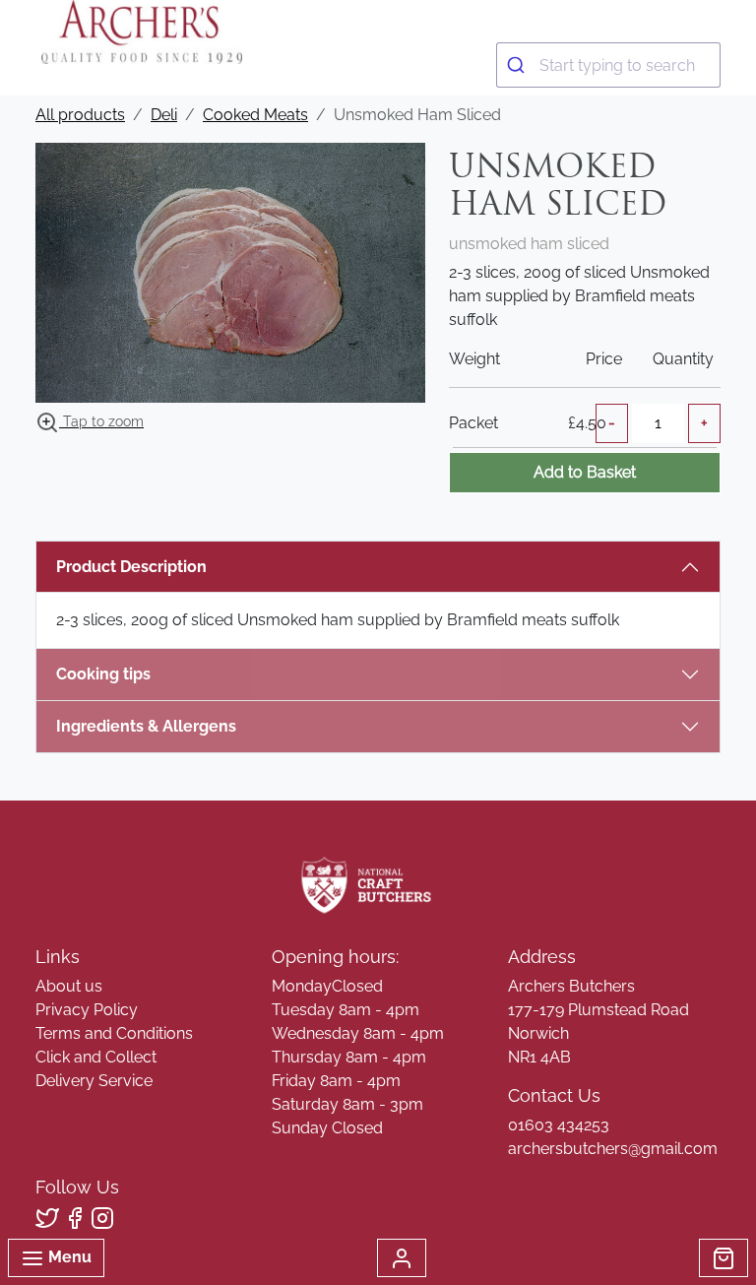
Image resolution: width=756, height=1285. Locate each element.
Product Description (131, 566)
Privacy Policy (86, 1009)
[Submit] (518, 65)
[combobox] (608, 65)
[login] (141, 32)
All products (80, 114)
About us (68, 986)
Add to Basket (585, 472)
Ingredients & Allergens (156, 726)
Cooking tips (103, 674)
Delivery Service (94, 1080)
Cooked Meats (255, 114)
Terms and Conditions (114, 1033)
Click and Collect (96, 1057)
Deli (164, 114)
